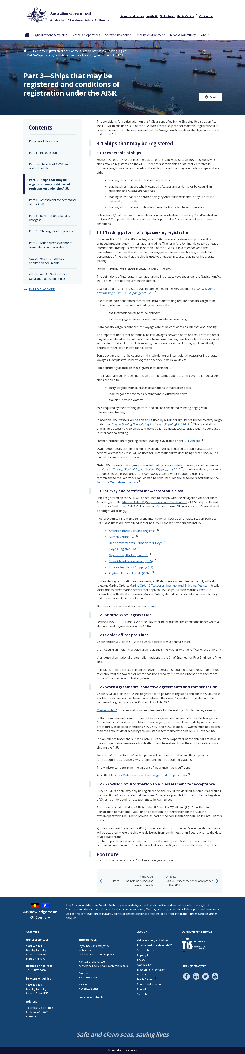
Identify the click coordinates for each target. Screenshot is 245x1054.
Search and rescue (132, 16)
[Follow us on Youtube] (215, 976)
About (205, 35)
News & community (183, 35)
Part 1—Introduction (43, 153)
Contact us (206, 16)
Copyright (142, 955)
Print (213, 97)
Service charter (145, 950)
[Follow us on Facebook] (186, 976)
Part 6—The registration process (51, 231)
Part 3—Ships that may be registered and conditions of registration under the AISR (49, 184)
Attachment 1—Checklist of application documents (47, 261)
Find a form (167, 16)
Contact (141, 989)
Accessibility (144, 964)
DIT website (192, 441)
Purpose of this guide (43, 141)
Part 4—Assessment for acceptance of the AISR (189, 881)
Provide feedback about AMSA (154, 945)
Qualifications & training (51, 35)
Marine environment (151, 35)
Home (27, 32)
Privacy (141, 959)
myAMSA (152, 16)
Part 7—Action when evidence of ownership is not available (50, 245)
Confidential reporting (149, 984)
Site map (142, 974)
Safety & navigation (118, 35)
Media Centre (185, 16)
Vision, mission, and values (152, 940)
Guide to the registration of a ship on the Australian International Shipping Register (79, 51)
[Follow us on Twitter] (205, 976)
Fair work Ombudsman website (117, 482)
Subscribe (142, 994)
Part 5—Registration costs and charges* (49, 218)
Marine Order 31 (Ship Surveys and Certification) (154, 502)
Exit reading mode (42, 289)
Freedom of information (151, 969)
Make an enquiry (35, 958)
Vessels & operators (86, 35)
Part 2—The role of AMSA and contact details (133, 881)
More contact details (91, 997)
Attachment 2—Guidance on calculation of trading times (48, 276)
